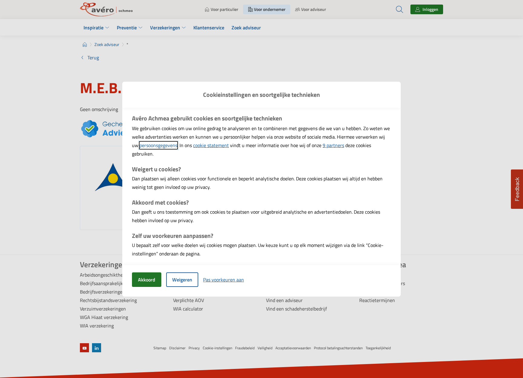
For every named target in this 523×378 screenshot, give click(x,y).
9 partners (333, 145)
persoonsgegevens (158, 145)
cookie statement (211, 145)
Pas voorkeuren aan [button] (223, 279)
